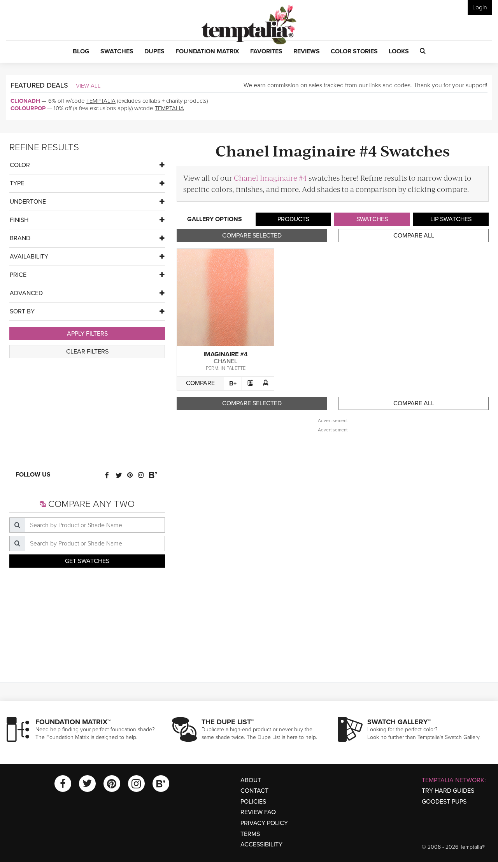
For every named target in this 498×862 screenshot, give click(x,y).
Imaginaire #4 (225, 354)
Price (18, 275)
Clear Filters (87, 351)
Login (479, 7)
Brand (20, 238)
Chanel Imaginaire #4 (270, 177)
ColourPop (28, 108)
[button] (81, 51)
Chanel (225, 361)
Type (17, 183)
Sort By (22, 311)
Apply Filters (87, 334)
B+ (233, 383)
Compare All (413, 235)
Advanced (26, 293)
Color (20, 165)
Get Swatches (87, 561)
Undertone (28, 202)
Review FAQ (258, 812)
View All (88, 85)
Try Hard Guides (448, 791)
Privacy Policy (264, 823)
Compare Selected (252, 235)
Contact (254, 791)
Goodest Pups (444, 802)
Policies (253, 802)
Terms (250, 834)
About (250, 780)
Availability (29, 256)
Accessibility (261, 844)
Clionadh (25, 100)
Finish (19, 220)
